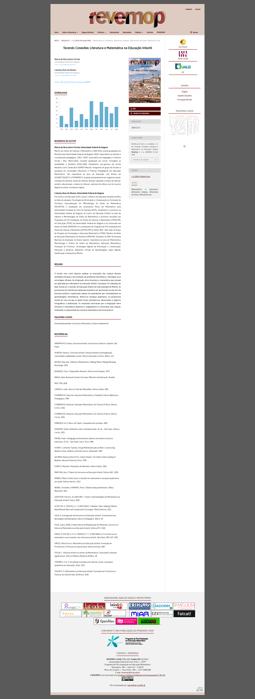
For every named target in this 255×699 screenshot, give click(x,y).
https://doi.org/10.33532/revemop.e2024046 (72, 82)
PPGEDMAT (161, 32)
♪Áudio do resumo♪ (141, 113)
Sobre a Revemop (69, 32)
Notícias (150, 32)
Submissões (127, 32)
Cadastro (188, 9)
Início (56, 32)
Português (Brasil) (184, 100)
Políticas (100, 32)
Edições (138, 32)
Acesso (198, 9)
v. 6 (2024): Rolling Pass (81, 41)
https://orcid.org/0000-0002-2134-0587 (65, 75)
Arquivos (65, 41)
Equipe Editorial (88, 32)
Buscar (195, 32)
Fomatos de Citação (141, 159)
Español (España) (185, 96)
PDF (134, 109)
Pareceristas (114, 32)
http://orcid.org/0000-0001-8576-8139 (65, 64)
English (185, 92)
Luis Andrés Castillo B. (136, 685)
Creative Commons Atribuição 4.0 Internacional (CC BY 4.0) (141, 675)
